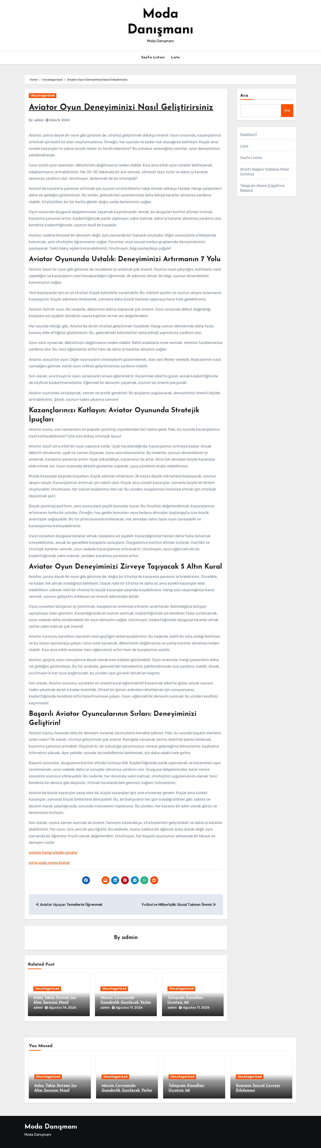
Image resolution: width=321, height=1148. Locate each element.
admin (39, 120)
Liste (175, 57)
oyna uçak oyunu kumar (49, 862)
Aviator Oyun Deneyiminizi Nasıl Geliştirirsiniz (121, 108)
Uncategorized (43, 95)
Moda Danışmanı (50, 1127)
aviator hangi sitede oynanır (53, 852)
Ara (244, 95)
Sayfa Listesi (153, 57)
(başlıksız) (248, 135)
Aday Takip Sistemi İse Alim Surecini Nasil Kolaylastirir (54, 1002)
